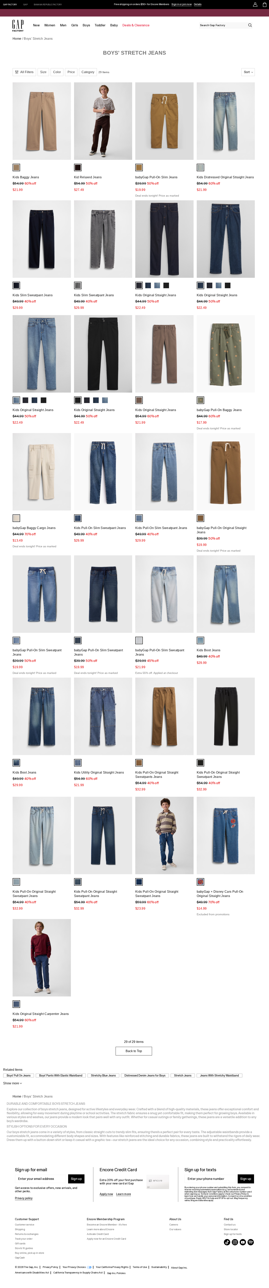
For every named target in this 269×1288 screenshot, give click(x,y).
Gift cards (20, 1243)
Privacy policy (23, 1198)
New (36, 25)
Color (57, 72)
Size (43, 72)
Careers (173, 1224)
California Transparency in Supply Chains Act (78, 1272)
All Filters (26, 72)
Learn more (123, 1194)
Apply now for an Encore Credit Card (106, 1238)
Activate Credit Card (98, 1234)
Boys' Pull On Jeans (19, 1075)
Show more (11, 1083)
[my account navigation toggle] (255, 4)
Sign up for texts (233, 1234)
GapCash (20, 1257)
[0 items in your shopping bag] (264, 4)
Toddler (100, 25)
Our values (175, 1229)
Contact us (230, 1224)
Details (198, 4)
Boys (86, 25)
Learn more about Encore (100, 1229)
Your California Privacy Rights (112, 1267)
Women (49, 25)
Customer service (24, 1224)
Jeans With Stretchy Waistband (219, 1075)
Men (63, 25)
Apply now (106, 1194)
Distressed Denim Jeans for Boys (144, 1075)
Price (71, 72)
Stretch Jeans (182, 1075)
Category (88, 72)
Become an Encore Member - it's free (107, 1224)
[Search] (250, 25)
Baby (114, 25)
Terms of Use (140, 1267)
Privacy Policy (50, 1267)
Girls (74, 25)
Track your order (23, 1238)
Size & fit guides (24, 1248)
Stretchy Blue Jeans (103, 1075)
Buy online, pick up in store (29, 1253)
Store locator (231, 1229)
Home (17, 38)
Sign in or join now (182, 4)
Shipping (20, 1229)
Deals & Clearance (135, 25)
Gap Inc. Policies (116, 1273)
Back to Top (134, 1051)
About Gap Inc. (179, 1267)
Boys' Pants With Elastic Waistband (60, 1075)
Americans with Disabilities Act (32, 1272)
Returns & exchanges (27, 1234)
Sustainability (159, 1267)
